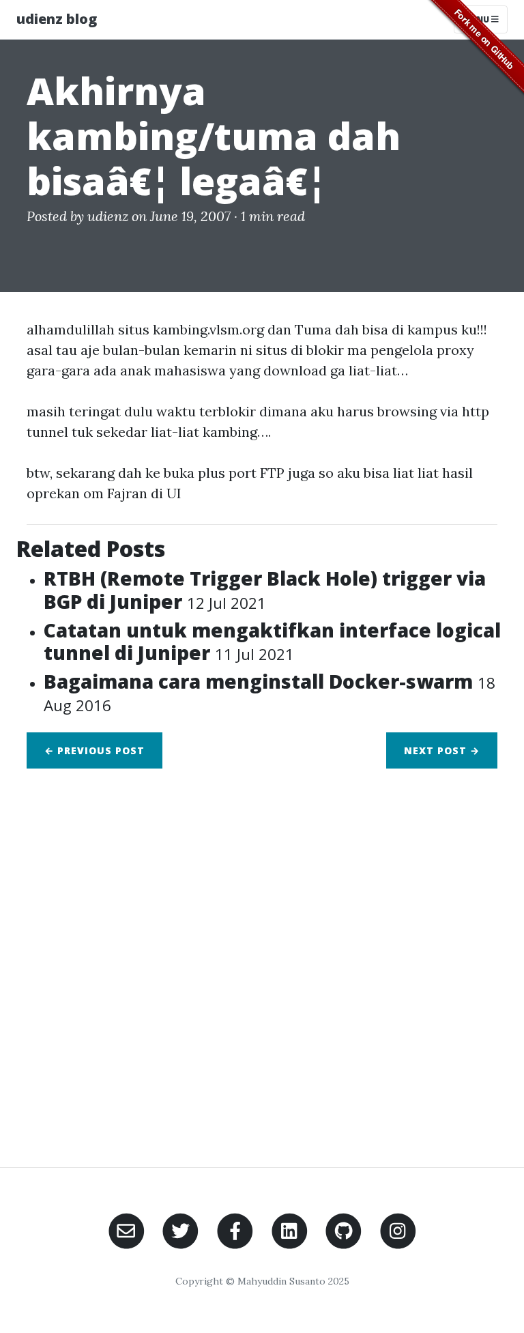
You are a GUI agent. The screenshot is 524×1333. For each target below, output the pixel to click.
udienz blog (56, 19)
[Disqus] (262, 959)
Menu (477, 19)
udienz (107, 216)
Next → (442, 750)
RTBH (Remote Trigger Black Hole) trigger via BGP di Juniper (265, 589)
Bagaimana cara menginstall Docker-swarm (269, 692)
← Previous (94, 750)
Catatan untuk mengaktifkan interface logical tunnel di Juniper (272, 641)
